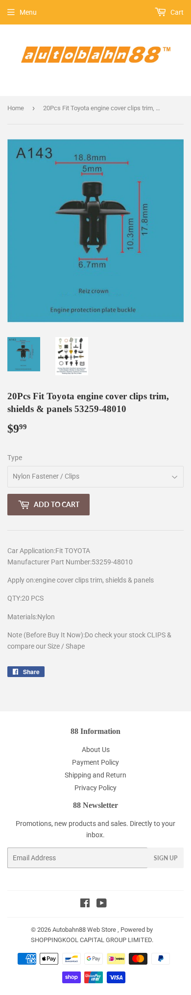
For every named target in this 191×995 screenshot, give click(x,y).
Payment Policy (95, 762)
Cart (176, 12)
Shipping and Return (95, 775)
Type (14, 457)
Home (15, 108)
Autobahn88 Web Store (84, 929)
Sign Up (165, 858)
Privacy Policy (95, 788)
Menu (28, 12)
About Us (96, 749)
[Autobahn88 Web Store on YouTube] (101, 904)
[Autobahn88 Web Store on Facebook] (85, 904)
